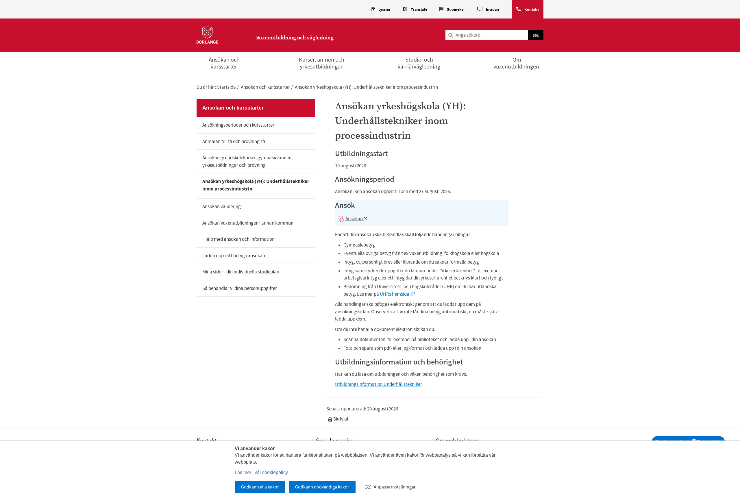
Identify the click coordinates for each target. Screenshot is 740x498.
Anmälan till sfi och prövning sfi (233, 141)
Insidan (492, 9)
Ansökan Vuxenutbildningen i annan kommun (247, 223)
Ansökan (351, 220)
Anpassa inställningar (395, 487)
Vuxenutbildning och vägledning (295, 37)
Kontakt (531, 9)
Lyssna (384, 9)
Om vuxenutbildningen (516, 63)
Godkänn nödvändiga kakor (322, 487)
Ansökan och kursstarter (224, 63)
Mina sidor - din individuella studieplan (240, 272)
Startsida (226, 87)
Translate (419, 9)
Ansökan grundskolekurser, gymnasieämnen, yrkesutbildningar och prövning (247, 161)
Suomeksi (456, 9)
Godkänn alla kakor (260, 487)
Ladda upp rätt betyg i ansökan (233, 256)
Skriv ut (340, 419)
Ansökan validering (221, 206)
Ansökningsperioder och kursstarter (238, 125)
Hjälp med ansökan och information (238, 239)
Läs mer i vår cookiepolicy (261, 472)
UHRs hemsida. (397, 294)
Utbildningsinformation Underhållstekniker (378, 384)
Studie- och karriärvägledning (418, 63)
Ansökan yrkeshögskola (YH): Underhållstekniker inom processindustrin (255, 185)
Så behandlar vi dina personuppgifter (239, 288)
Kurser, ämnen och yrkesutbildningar (321, 63)
